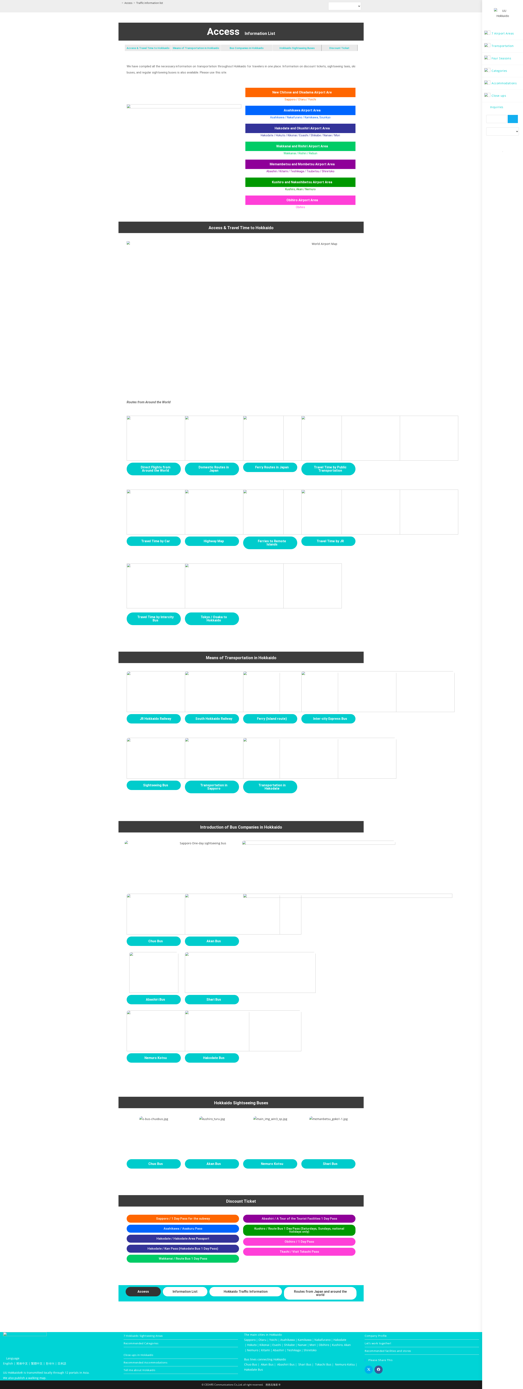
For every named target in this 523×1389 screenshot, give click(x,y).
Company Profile (376, 1336)
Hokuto (252, 1345)
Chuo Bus (250, 1364)
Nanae (302, 1345)
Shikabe (289, 1345)
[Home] (119, 3)
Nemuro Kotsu (345, 1364)
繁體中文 (36, 1363)
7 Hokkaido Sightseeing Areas (143, 1336)
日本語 (62, 1363)
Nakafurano (322, 1340)
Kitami (265, 1350)
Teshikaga (294, 1350)
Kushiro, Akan (341, 1345)
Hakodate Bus (253, 1369)
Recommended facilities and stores (388, 1351)
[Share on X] (369, 1370)
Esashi (276, 1345)
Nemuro (252, 1350)
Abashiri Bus (286, 1364)
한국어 (50, 1363)
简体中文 (22, 1363)
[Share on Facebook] (378, 1370)
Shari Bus (304, 1364)
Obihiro (324, 1345)
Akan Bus (267, 1364)
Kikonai (264, 1345)
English (8, 1363)
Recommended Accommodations (146, 1362)
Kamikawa (305, 1340)
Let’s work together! (378, 1343)
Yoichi (273, 1340)
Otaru (262, 1340)
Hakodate (339, 1340)
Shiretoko (310, 1350)
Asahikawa (287, 1340)
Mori (313, 1345)
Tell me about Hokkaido (139, 1370)
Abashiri (278, 1350)
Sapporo (250, 1340)
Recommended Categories (141, 1343)
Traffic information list (149, 3)
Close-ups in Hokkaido (138, 1355)
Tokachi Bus (323, 1364)
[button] (143, 1291)
